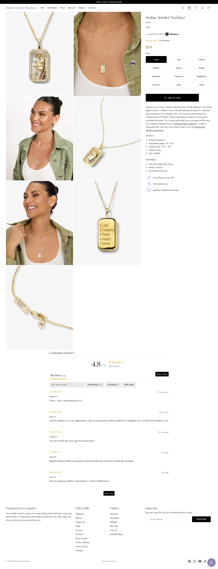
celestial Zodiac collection (185, 123)
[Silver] (150, 47)
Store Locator (81, 538)
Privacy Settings (82, 542)
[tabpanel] (109, 440)
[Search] (183, 8)
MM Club (114, 526)
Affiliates (113, 522)
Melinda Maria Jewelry (21, 561)
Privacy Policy (82, 546)
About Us (114, 513)
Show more (109, 493)
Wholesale (114, 517)
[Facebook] (189, 561)
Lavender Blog (116, 534)
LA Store (79, 534)
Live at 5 (113, 530)
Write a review (162, 374)
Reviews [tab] (58, 375)
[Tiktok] (205, 561)
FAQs (78, 526)
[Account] (202, 8)
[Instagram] (194, 561)
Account (79, 530)
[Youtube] (200, 561)
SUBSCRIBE (201, 519)
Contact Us (80, 522)
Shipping (80, 513)
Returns (79, 517)
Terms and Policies (109, 561)
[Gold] (147, 47)
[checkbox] (129, 384)
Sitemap (79, 550)
